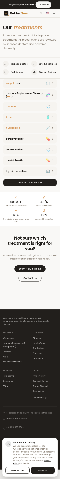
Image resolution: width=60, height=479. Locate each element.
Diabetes (7, 351)
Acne (5, 356)
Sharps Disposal (40, 386)
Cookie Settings (40, 397)
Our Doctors (38, 348)
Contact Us (30, 278)
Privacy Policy (39, 375)
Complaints (38, 391)
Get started (43, 4)
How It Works (39, 343)
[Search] (41, 13)
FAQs (5, 386)
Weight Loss (8, 338)
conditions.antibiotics (13, 361)
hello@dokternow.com (16, 418)
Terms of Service (40, 381)
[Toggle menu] (54, 13)
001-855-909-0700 (15, 427)
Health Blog (38, 358)
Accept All (42, 470)
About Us (37, 338)
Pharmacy (38, 353)
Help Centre (8, 375)
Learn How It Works (30, 268)
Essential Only (17, 470)
